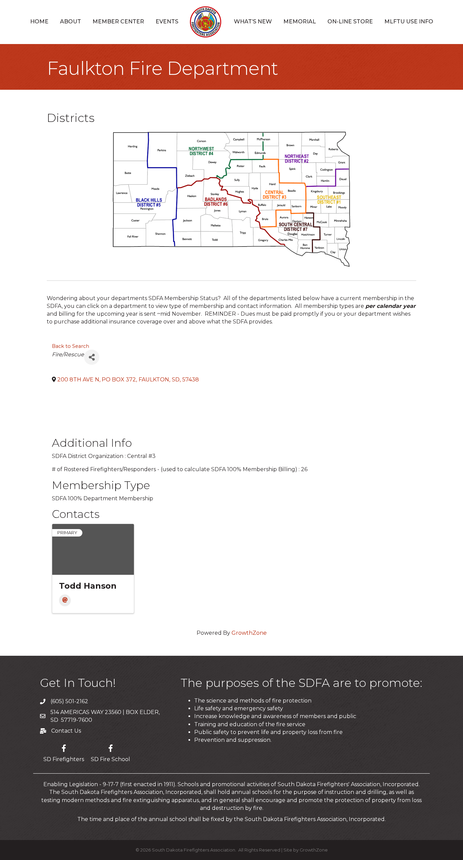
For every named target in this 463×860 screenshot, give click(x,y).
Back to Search (70, 346)
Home (39, 21)
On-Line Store (350, 21)
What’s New (253, 21)
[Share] (91, 357)
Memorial (299, 21)
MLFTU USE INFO (408, 21)
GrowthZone (249, 633)
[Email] (65, 600)
